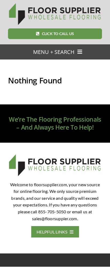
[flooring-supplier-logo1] (55, 4)
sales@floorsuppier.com (54, 218)
